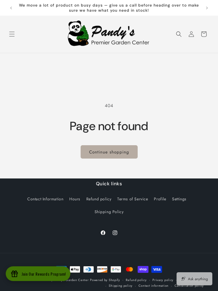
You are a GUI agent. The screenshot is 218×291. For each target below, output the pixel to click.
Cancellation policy (189, 285)
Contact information (154, 285)
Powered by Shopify (105, 280)
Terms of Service (132, 199)
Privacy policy (162, 280)
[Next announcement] (207, 8)
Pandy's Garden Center (71, 280)
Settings (179, 199)
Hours (74, 199)
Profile (160, 199)
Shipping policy (121, 285)
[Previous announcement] (11, 8)
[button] (12, 34)
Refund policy (99, 199)
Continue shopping (109, 152)
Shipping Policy (109, 212)
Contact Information (45, 199)
